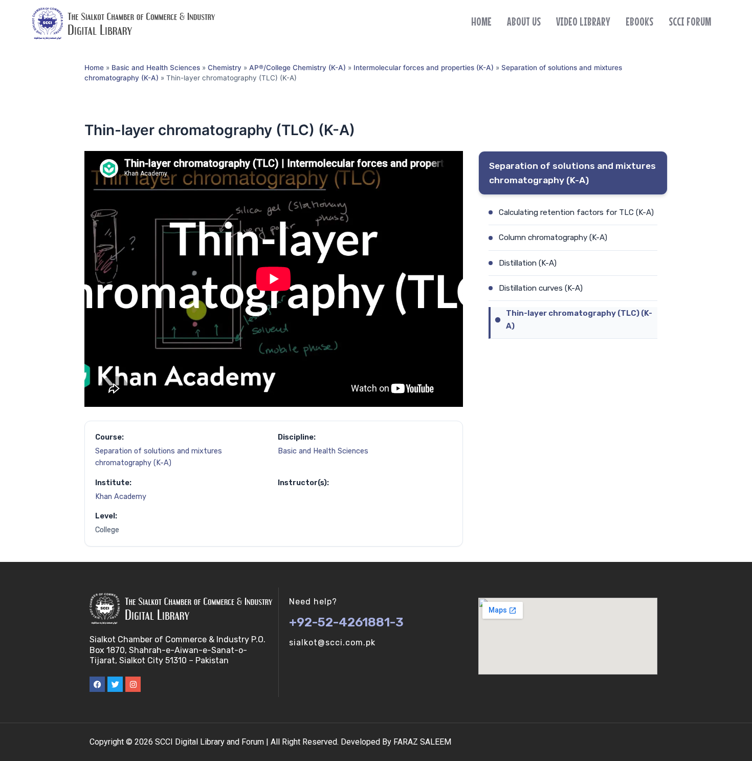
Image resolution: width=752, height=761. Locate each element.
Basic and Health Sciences (156, 67)
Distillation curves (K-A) (541, 288)
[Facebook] (97, 684)
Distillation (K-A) (528, 263)
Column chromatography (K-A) (553, 237)
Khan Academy (120, 496)
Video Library (583, 21)
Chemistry (224, 67)
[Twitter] (115, 684)
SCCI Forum (690, 21)
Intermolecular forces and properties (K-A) (423, 67)
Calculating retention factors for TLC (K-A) (576, 212)
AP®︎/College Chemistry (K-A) (297, 67)
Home (481, 21)
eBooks (639, 21)
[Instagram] (133, 684)
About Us (524, 21)
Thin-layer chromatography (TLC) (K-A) (579, 319)
